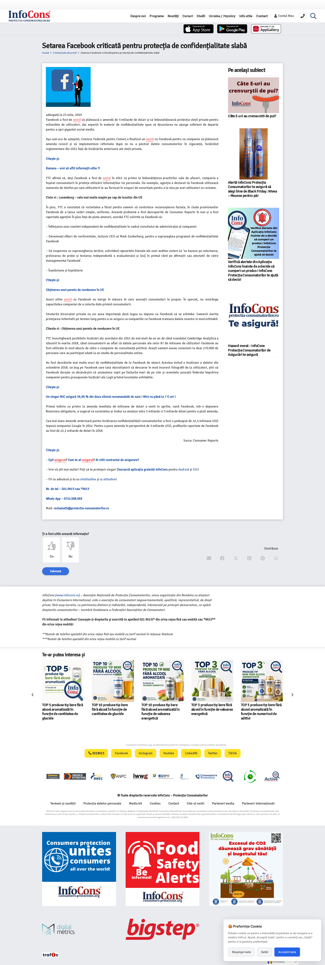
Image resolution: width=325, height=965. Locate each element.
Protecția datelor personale (102, 803)
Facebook (121, 753)
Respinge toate (241, 952)
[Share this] (222, 558)
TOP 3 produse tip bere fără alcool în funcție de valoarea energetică (162, 709)
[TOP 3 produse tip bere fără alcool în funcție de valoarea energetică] (163, 681)
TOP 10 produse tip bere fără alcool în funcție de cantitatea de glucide (60, 709)
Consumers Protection (112, 745)
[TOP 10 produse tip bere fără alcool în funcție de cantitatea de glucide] (63, 681)
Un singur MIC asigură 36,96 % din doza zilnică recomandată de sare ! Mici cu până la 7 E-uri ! (111, 397)
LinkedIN (191, 753)
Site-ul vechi (195, 803)
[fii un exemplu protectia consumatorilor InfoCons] (246, 869)
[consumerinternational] (75, 776)
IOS (195, 469)
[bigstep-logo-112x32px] (163, 929)
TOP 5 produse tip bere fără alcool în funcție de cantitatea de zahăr (261, 709)
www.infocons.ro (67, 595)
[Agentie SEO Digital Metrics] (79, 929)
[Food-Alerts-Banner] (163, 869)
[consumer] (53, 776)
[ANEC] (97, 776)
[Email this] (209, 558)
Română (278, 961)
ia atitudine (108, 479)
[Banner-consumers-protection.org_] (79, 869)
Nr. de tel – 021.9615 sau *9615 (67, 489)
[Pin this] (262, 558)
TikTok (232, 753)
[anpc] (119, 776)
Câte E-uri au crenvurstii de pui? (252, 116)
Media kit (135, 803)
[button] (313, 16)
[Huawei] (266, 28)
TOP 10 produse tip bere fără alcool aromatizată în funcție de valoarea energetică (111, 711)
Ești (51, 460)
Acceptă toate (287, 952)
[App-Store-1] (232, 28)
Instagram (146, 753)
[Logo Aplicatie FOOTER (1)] (228, 776)
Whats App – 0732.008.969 (64, 499)
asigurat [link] (60, 460)
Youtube (168, 753)
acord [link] (77, 120)
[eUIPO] (162, 776)
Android (183, 469)
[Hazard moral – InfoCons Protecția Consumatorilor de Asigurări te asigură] (253, 317)
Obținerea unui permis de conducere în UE (75, 290)
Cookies (155, 803)
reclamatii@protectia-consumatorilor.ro (81, 508)
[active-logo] (272, 776)
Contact (173, 803)
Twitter (213, 753)
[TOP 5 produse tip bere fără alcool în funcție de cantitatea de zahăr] (262, 681)
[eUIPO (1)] (206, 776)
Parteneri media (223, 803)
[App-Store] (198, 28)
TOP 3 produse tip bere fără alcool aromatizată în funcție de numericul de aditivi (211, 711)
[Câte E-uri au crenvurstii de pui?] (253, 95)
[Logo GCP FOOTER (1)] (250, 776)
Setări (264, 952)
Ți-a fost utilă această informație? (65, 534)
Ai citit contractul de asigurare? (117, 460)
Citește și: (53, 159)
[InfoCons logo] (29, 16)
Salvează (55, 571)
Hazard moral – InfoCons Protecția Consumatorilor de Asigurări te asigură (249, 350)
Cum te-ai (75, 460)
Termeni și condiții (63, 803)
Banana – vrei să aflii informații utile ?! (73, 168)
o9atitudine (88, 479)
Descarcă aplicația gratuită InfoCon (141, 469)
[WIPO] (184, 776)
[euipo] (140, 776)
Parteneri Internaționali (258, 803)
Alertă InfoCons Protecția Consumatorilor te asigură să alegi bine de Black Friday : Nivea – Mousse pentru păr (252, 189)
